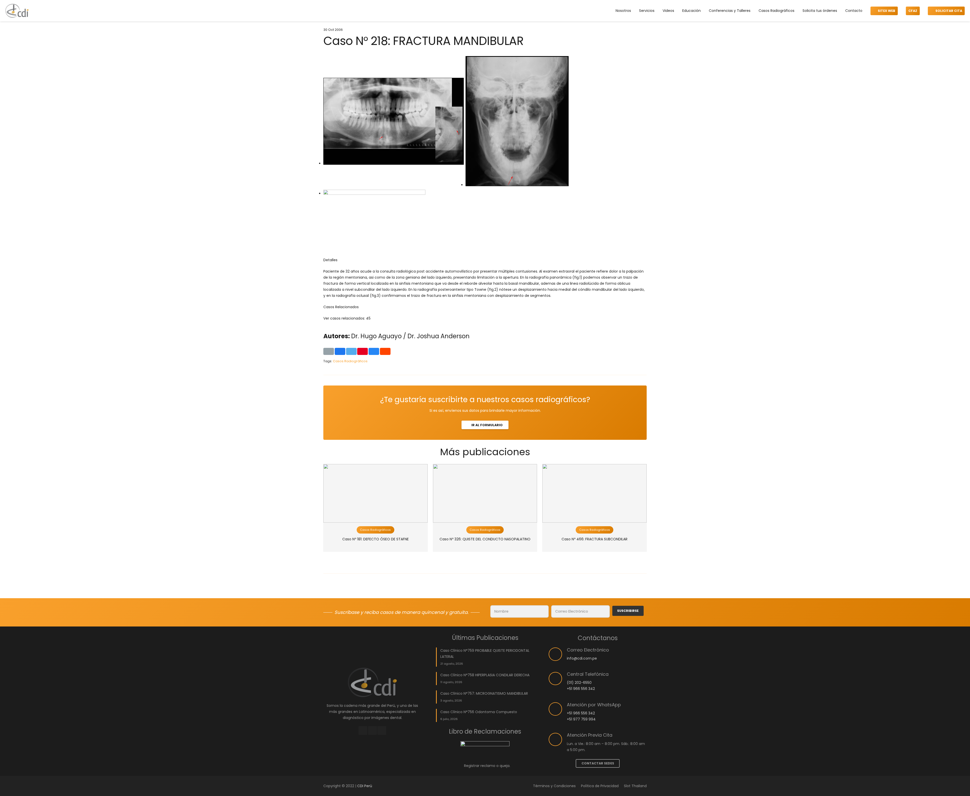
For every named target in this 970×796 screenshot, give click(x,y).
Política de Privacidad (600, 785)
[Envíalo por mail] (328, 351)
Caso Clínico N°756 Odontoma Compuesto (478, 711)
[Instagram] (372, 730)
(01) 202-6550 (579, 682)
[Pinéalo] (362, 351)
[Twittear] (351, 351)
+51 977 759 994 (581, 719)
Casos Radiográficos (350, 361)
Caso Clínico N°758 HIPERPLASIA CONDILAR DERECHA (484, 675)
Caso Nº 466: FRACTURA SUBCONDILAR (594, 539)
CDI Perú (364, 785)
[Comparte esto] (340, 351)
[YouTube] (381, 730)
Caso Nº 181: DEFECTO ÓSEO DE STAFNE (375, 539)
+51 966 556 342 (581, 688)
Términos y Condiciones (554, 785)
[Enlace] (17, 11)
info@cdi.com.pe (582, 658)
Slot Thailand (635, 785)
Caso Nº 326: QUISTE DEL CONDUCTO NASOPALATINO (485, 539)
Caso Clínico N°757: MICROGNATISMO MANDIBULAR (484, 693)
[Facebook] (362, 730)
